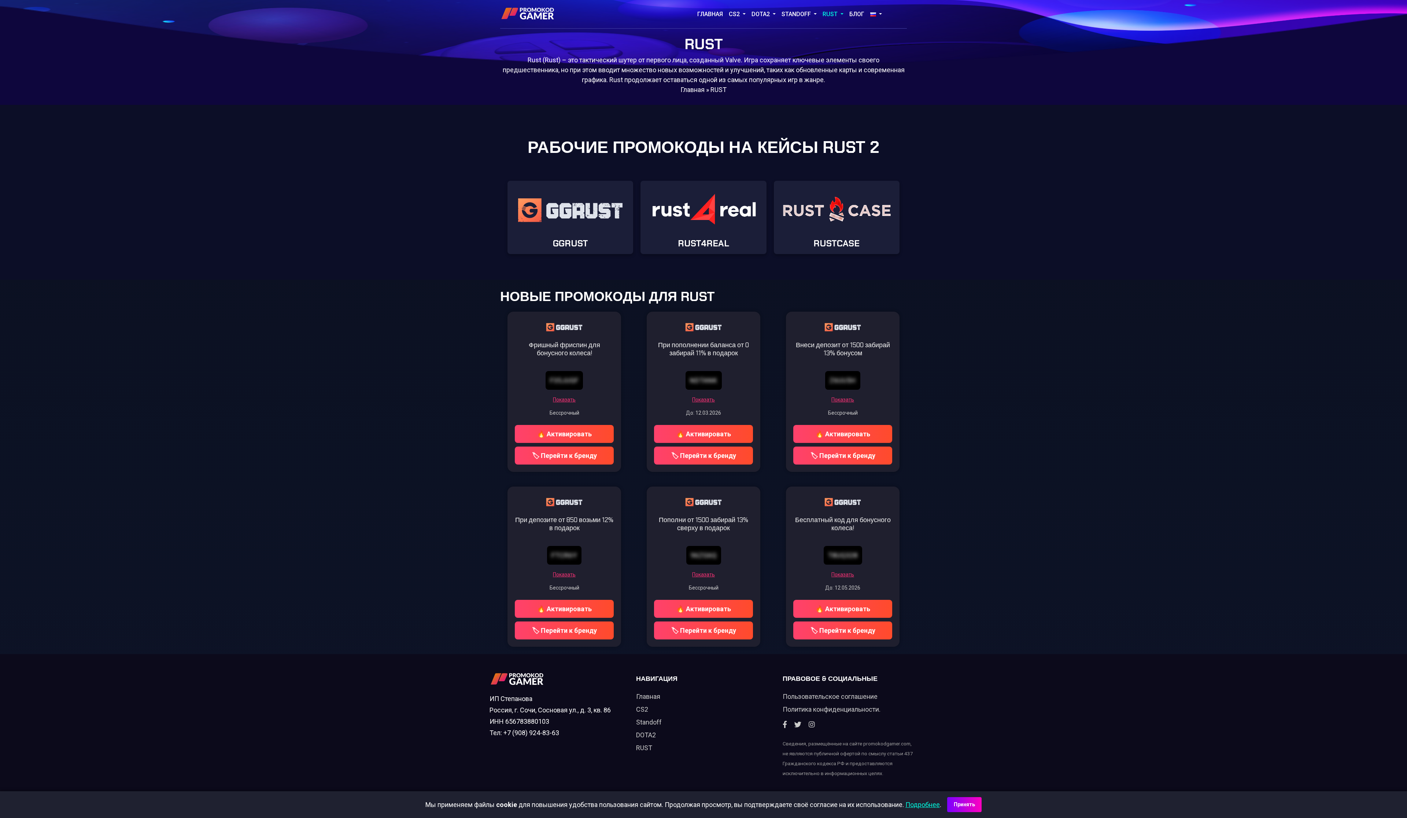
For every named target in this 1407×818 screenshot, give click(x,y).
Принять (964, 804)
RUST (831, 14)
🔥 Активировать (564, 434)
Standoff (649, 722)
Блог (856, 14)
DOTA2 (761, 14)
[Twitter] (797, 724)
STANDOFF (797, 14)
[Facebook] (785, 724)
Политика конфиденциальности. (831, 709)
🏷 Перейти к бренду (564, 455)
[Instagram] (812, 724)
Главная (710, 14)
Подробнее (922, 804)
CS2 (735, 14)
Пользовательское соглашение (830, 696)
